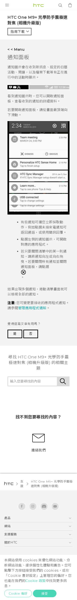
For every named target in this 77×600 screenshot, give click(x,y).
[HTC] (38, 5)
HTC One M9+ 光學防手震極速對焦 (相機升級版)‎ (52, 484)
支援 (22, 484)
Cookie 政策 (35, 581)
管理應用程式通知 (32, 308)
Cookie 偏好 (18, 593)
